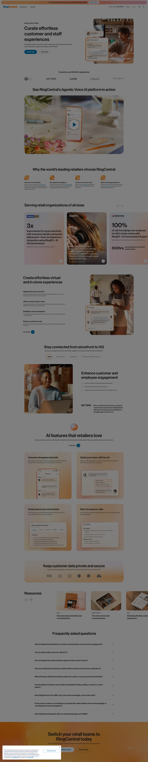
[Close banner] (59, 747)
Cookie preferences (51, 750)
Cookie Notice (15, 757)
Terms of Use (30, 757)
